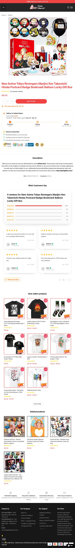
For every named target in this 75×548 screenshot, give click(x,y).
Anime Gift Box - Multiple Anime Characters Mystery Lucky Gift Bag (59, 441)
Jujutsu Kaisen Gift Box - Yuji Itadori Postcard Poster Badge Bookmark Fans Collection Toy (13, 477)
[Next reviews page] (69, 280)
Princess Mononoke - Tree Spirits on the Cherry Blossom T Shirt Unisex (13, 392)
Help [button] (71, 545)
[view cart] (71, 7)
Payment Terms (44, 518)
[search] (68, 7)
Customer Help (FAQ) (45, 526)
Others (10, 15)
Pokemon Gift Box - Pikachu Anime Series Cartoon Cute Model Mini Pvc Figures (14, 441)
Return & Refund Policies (46, 520)
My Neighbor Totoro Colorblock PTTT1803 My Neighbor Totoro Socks (59, 323)
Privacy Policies (25, 518)
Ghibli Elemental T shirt (34, 390)
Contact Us (42, 523)
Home (4, 15)
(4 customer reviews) (16, 91)
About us (23, 512)
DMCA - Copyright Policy (28, 521)
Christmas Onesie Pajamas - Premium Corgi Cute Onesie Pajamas (35, 441)
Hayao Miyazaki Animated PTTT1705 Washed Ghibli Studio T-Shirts (14, 323)
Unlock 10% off (4, 539)
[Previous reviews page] (60, 280)
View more (37, 404)
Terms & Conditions (27, 515)
